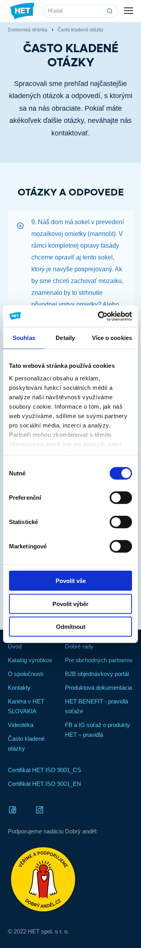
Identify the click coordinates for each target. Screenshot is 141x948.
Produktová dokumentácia (98, 687)
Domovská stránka (27, 30)
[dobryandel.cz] (70, 879)
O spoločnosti (25, 673)
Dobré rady (79, 646)
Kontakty (19, 687)
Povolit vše (71, 580)
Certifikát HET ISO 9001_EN (44, 783)
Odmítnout (70, 626)
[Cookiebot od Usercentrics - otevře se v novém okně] (99, 316)
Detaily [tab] (65, 337)
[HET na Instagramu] (39, 809)
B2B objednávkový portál (97, 673)
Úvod (15, 646)
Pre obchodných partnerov (99, 660)
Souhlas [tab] (24, 337)
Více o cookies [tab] (112, 337)
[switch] (121, 497)
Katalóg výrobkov (30, 660)
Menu (128, 11)
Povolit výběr (70, 603)
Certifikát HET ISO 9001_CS (44, 770)
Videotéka (20, 725)
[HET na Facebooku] (12, 809)
